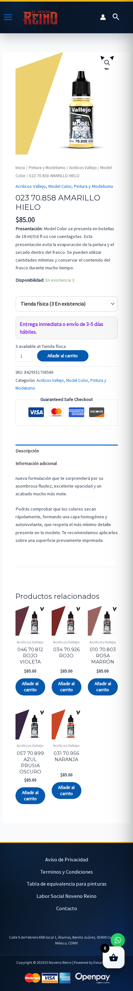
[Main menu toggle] (8, 17)
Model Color (59, 186)
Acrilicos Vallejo (83, 167)
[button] (116, 17)
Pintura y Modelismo (47, 167)
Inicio (20, 167)
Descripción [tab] (27, 451)
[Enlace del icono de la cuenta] (103, 17)
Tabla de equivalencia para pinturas (66, 883)
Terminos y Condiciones (66, 871)
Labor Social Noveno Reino (66, 896)
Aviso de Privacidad (66, 859)
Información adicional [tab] (36, 463)
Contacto (66, 908)
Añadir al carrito (62, 356)
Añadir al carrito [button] (30, 687)
